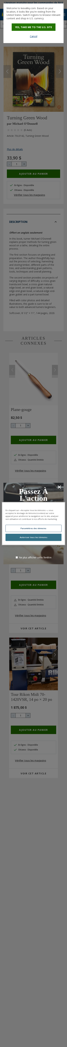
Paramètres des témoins (33, 528)
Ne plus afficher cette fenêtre (35, 557)
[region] (33, 523)
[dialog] (33, 23)
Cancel (33, 36)
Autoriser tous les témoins (33, 537)
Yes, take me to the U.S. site (33, 27)
